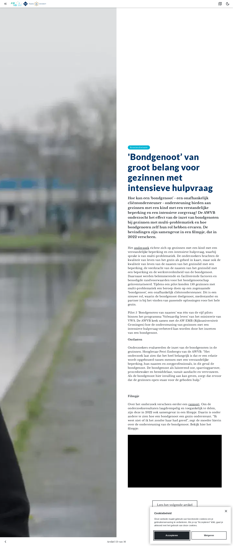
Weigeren (209, 535)
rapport (194, 404)
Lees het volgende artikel (175, 505)
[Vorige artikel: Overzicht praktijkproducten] (5, 541)
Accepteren (172, 535)
